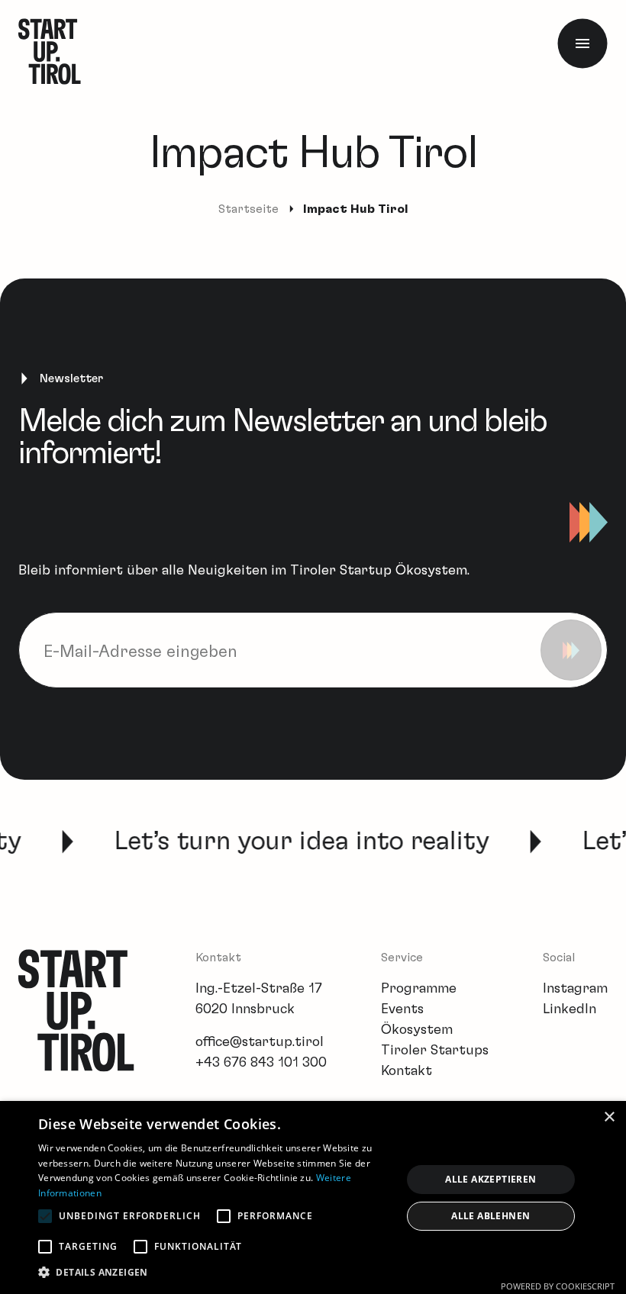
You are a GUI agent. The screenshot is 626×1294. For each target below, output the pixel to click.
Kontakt (406, 1071)
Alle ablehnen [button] (490, 1215)
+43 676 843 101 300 (261, 1063)
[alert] (313, 1197)
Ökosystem (417, 1030)
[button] (214, 1272)
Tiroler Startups (435, 1050)
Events (402, 1009)
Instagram (575, 989)
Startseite (248, 209)
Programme (419, 989)
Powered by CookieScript (558, 1286)
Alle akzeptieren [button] (490, 1179)
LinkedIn (569, 1009)
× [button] (609, 1117)
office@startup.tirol (259, 1042)
